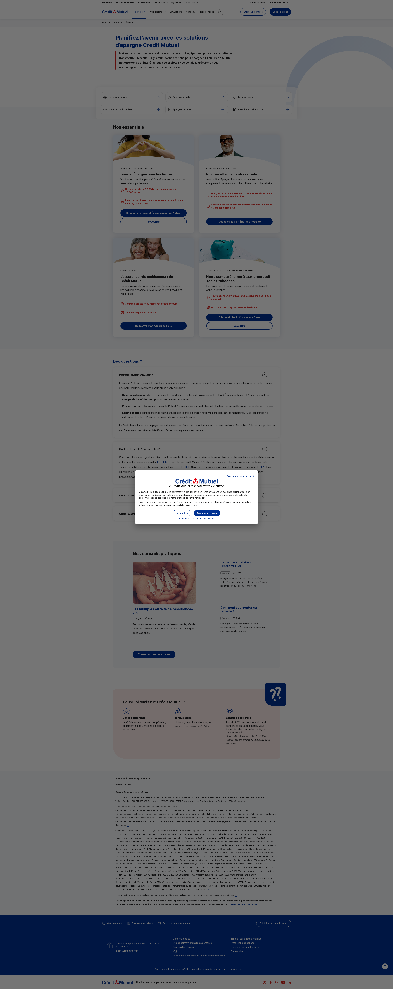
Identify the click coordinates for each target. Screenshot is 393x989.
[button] (207, 513)
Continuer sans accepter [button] (239, 476)
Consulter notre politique (196, 518)
